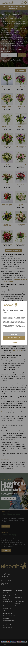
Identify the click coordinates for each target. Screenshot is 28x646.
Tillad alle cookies (14, 338)
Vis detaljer (14, 342)
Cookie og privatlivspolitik (8, 329)
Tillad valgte (14, 334)
